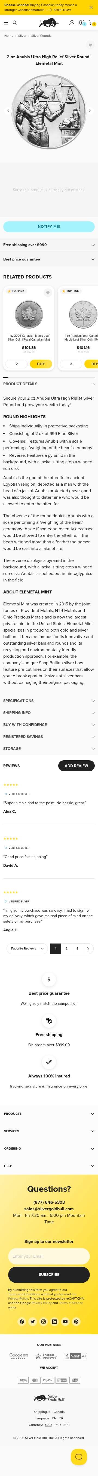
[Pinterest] (76, 1321)
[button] (49, 245)
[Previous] (8, 111)
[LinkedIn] (54, 1321)
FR (61, 1418)
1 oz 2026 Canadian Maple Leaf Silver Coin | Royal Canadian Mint (29, 337)
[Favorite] (90, 45)
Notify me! (49, 226)
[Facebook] (21, 1321)
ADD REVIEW (76, 766)
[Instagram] (43, 1321)
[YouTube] (65, 1321)
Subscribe (49, 1274)
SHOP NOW (56, 2)
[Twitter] (32, 1321)
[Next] (90, 111)
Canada (59, 1412)
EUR (66, 1425)
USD (57, 1425)
